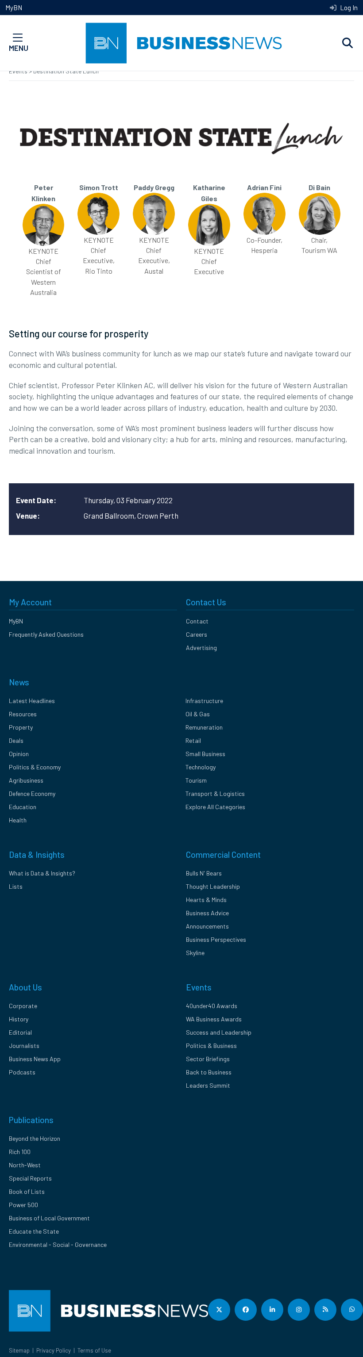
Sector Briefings (208, 1059)
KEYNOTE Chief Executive (209, 261)
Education (22, 806)
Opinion (19, 753)
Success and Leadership (218, 1032)
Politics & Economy (35, 767)
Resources (23, 714)
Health (18, 820)
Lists (16, 886)
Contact (197, 621)
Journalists (24, 1045)
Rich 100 (20, 1151)
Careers (196, 634)
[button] (347, 43)
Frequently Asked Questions (46, 634)
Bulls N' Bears (204, 873)
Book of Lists (27, 1191)
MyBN (13, 7)
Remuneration (204, 727)
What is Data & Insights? (42, 873)
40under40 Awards (211, 1005)
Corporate (23, 1005)
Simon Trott (98, 187)
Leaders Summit (208, 1085)
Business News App (35, 1059)
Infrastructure (204, 700)
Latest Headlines (32, 700)
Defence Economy (32, 793)
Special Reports (30, 1178)
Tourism (196, 780)
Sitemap (19, 1350)
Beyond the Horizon (34, 1138)
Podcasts (22, 1072)
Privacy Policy (53, 1350)
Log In (348, 7)
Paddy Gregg (154, 187)
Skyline (195, 952)
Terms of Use (94, 1350)
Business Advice (207, 913)
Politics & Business (211, 1045)
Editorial (20, 1032)
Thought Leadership (213, 886)
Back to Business (209, 1072)
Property (21, 727)
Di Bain (319, 187)
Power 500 (23, 1204)
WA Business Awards (214, 1019)
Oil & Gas (197, 714)
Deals (16, 740)
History (18, 1019)
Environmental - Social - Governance (58, 1244)
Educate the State (34, 1231)
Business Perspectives (216, 939)
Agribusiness (26, 780)
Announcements (207, 926)
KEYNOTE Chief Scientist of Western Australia (43, 271)
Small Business (205, 753)
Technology (200, 767)
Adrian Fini (264, 187)
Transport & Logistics (215, 793)
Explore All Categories (215, 806)
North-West (25, 1165)
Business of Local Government (49, 1218)
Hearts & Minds (206, 899)
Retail (193, 740)
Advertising (201, 647)
